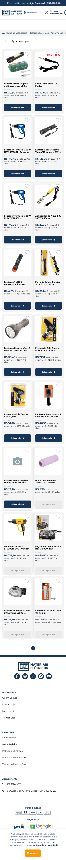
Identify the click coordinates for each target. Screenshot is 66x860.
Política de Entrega (12, 751)
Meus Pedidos (9, 744)
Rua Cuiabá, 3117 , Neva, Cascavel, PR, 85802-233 (31, 790)
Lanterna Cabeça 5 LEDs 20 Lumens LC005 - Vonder (17, 611)
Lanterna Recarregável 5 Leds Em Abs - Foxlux (17, 349)
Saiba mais (16, 107)
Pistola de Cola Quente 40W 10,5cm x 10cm (47, 349)
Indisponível (48, 504)
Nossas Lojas (9, 704)
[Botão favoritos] (27, 54)
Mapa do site (9, 711)
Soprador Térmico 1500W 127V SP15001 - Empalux (17, 151)
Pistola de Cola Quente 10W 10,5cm (16, 415)
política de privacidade (45, 845)
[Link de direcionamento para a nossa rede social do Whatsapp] (41, 676)
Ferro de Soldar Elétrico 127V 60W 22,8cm (47, 283)
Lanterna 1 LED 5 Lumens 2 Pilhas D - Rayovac (14, 283)
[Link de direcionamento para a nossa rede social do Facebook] (17, 676)
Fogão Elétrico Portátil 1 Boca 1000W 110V (48, 547)
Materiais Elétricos (39, 33)
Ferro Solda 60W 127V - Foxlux (47, 84)
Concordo (33, 853)
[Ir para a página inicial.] (12, 12)
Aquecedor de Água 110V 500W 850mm (48, 217)
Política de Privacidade (14, 757)
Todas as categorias (16, 33)
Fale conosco (9, 737)
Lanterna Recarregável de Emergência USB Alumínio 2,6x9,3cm (16, 84)
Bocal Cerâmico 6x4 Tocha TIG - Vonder (45, 481)
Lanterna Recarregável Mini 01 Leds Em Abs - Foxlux (16, 481)
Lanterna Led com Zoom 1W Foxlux (48, 611)
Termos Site (8, 717)
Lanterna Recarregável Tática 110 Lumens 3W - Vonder (47, 151)
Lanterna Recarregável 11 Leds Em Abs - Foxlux (48, 415)
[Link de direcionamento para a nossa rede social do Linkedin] (33, 676)
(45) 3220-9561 (13, 784)
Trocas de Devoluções (14, 764)
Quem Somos (9, 697)
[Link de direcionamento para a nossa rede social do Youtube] (49, 676)
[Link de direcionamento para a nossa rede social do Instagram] (25, 676)
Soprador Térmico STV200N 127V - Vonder (16, 547)
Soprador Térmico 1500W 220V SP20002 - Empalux (17, 217)
